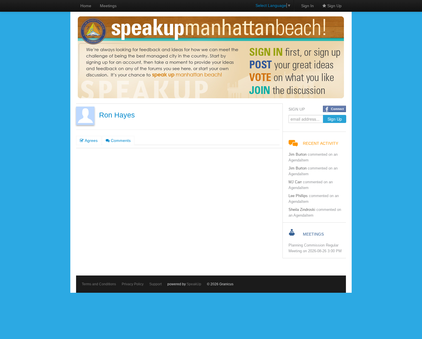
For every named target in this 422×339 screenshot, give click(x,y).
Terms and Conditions (99, 284)
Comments (120, 140)
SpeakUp (194, 284)
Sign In (307, 5)
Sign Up (334, 5)
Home (85, 5)
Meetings (108, 5)
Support (155, 284)
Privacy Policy (133, 284)
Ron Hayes (117, 115)
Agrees (91, 140)
